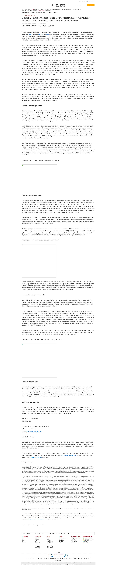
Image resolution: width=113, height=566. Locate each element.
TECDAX (23, 540)
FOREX (48, 539)
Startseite (32, 12)
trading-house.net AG (75, 538)
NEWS (23, 9)
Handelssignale (50, 542)
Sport (36, 541)
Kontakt (60, 542)
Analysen (40, 12)
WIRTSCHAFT (36, 9)
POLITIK (41, 9)
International (37, 547)
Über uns (71, 558)
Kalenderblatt (37, 548)
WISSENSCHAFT (57, 9)
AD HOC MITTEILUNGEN (25, 10)
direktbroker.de (74, 541)
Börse (36, 12)
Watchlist (60, 539)
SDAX (23, 541)
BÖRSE (32, 9)
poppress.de (73, 542)
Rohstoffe (49, 540)
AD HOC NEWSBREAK (63, 538)
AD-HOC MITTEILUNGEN (33, 10)
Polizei (36, 545)
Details (74, 564)
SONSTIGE (78, 9)
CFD (47, 538)
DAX (23, 538)
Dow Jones (24, 542)
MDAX (23, 539)
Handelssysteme (50, 541)
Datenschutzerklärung (49, 558)
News (30, 558)
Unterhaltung (37, 546)
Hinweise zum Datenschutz (61, 558)
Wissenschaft (37, 542)
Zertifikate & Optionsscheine (50, 546)
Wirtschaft (37, 539)
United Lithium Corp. (26, 15)
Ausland (36, 544)
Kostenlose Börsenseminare (74, 540)
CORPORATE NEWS (48, 10)
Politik (36, 540)
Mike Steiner (86, 558)
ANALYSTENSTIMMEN (41, 10)
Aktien (48, 544)
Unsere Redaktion (78, 558)
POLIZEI (67, 9)
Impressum (39, 558)
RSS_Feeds (61, 541)
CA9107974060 (33, 15)
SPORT (45, 9)
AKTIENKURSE (27, 9)
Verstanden (78, 564)
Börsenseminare (50, 547)
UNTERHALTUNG (50, 9)
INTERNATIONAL (72, 9)
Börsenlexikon (26, 533)
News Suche (89, 5)
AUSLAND (63, 9)
